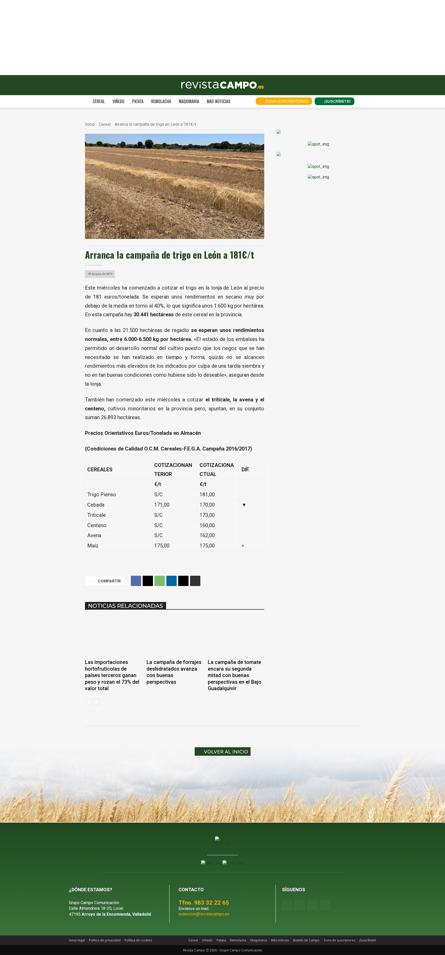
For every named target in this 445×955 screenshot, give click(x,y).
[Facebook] (136, 581)
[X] (148, 581)
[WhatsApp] (160, 581)
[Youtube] (312, 905)
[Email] (183, 581)
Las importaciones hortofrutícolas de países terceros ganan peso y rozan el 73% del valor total (112, 675)
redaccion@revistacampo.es (203, 914)
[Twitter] (325, 905)
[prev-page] (88, 702)
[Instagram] (300, 905)
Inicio (90, 124)
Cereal (104, 124)
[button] (244, 101)
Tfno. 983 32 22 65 (203, 902)
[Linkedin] (171, 581)
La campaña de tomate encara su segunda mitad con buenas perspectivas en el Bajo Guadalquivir (234, 675)
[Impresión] (195, 581)
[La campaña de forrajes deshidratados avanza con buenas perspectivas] (175, 636)
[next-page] (96, 702)
